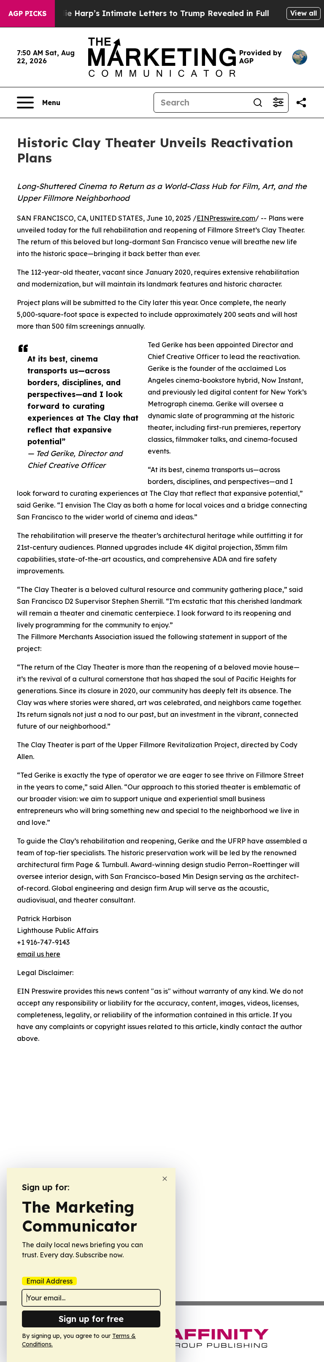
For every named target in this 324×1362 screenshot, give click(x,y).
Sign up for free (91, 1318)
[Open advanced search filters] (278, 102)
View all (303, 13)
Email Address (49, 1281)
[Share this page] (301, 102)
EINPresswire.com (226, 218)
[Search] (258, 102)
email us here (38, 954)
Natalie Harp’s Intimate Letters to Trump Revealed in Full (156, 13)
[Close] (165, 1179)
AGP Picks (27, 13)
